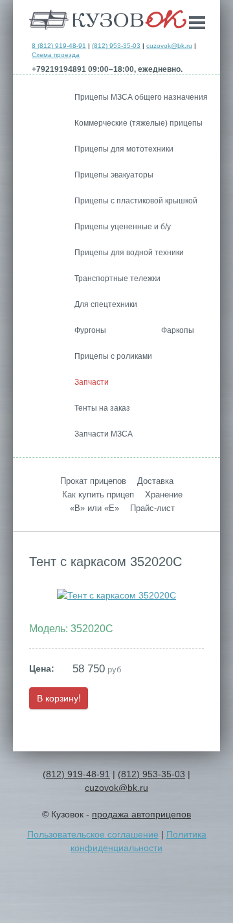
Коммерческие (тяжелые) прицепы (138, 123)
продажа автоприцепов (141, 814)
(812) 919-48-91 (76, 774)
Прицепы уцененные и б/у (122, 226)
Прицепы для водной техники (129, 252)
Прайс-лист (152, 508)
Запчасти (91, 382)
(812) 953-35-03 (116, 45)
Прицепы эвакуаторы (113, 174)
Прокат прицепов (93, 481)
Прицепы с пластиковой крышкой (135, 200)
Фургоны (90, 330)
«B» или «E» (94, 508)
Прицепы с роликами (113, 356)
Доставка (155, 481)
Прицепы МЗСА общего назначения (141, 97)
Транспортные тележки (117, 278)
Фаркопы (177, 330)
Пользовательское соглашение (93, 834)
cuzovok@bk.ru (169, 45)
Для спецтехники (105, 304)
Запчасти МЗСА (103, 434)
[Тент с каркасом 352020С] (116, 595)
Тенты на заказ (102, 408)
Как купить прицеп (98, 494)
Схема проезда (56, 54)
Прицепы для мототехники (123, 149)
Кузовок (108, 20)
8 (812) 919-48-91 (59, 45)
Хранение (164, 494)
